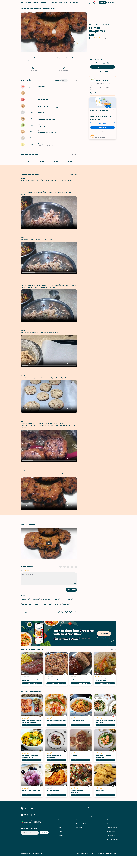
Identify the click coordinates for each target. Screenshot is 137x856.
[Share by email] (109, 63)
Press (108, 820)
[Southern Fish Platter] (56, 780)
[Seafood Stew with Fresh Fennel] (56, 710)
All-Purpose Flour (43, 138)
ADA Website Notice (113, 839)
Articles (60, 816)
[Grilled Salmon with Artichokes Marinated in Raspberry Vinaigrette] (32, 710)
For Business (74, 2)
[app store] (38, 821)
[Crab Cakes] (81, 745)
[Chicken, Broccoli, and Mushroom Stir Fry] (105, 669)
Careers (109, 816)
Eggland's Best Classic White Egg (48, 107)
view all (113, 649)
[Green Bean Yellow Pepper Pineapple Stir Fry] (32, 745)
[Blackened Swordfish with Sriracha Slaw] (56, 745)
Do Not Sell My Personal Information (98, 853)
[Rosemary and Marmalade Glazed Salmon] (105, 745)
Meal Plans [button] (44, 2)
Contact (109, 824)
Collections (61, 820)
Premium (60, 836)
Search (60, 832)
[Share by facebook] (101, 63)
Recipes (60, 812)
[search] (88, 2)
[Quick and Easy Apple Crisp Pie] (56, 669)
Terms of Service (112, 828)
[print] (92, 63)
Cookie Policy (111, 836)
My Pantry (54, 2)
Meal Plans (61, 824)
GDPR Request (81, 853)
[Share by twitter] (105, 63)
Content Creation (81, 820)
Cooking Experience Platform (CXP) (86, 812)
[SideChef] (27, 809)
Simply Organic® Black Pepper (47, 119)
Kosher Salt (41, 112)
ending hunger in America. (103, 136)
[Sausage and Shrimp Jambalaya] (81, 780)
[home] (26, 2)
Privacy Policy (111, 832)
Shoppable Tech (81, 824)
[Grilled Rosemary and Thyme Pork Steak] (32, 669)
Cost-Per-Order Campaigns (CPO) (86, 816)
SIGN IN (112, 2)
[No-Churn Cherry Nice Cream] (32, 780)
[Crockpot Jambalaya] (81, 710)
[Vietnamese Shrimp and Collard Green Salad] (105, 710)
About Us (109, 812)
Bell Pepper (41, 99)
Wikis (59, 828)
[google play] (26, 821)
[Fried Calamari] (105, 780)
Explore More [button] (63, 2)
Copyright (113, 853)
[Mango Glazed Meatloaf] (80, 669)
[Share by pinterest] (97, 63)
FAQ (108, 843)
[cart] (93, 2)
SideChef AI (79, 828)
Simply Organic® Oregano (46, 126)
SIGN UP (102, 2)
